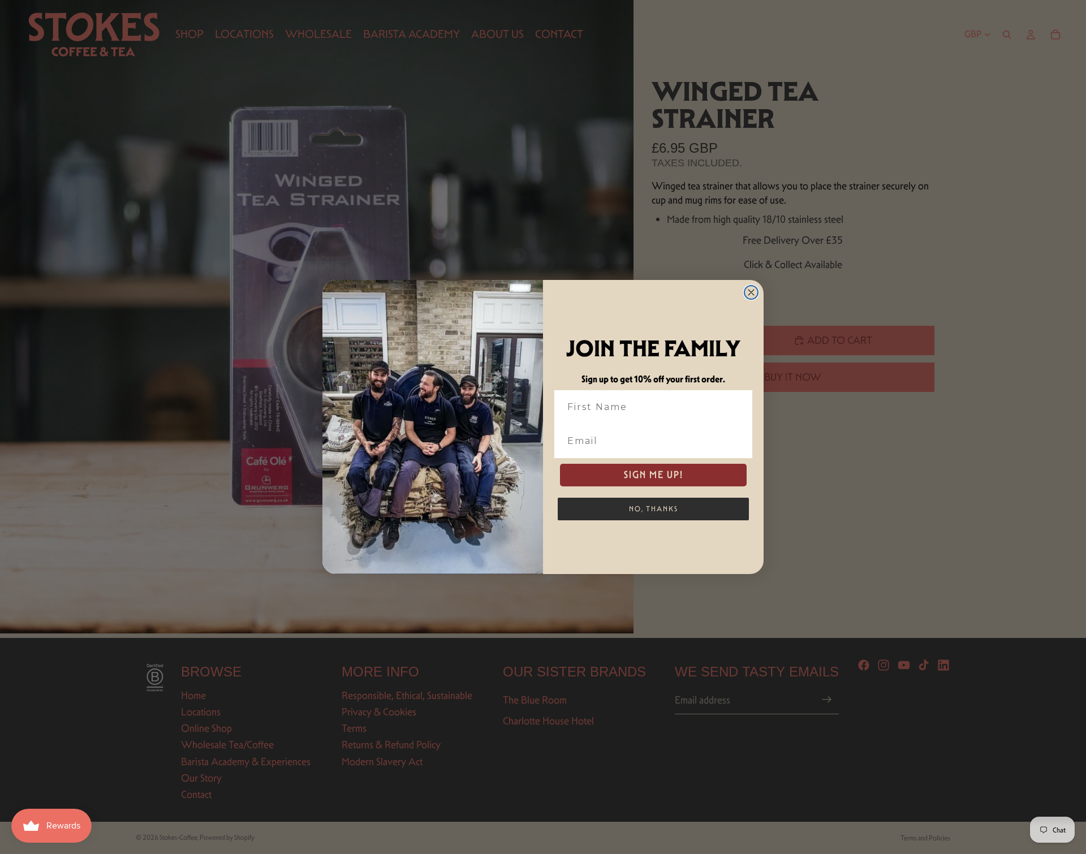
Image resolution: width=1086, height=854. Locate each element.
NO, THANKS (653, 508)
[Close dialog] (751, 292)
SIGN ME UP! (653, 475)
